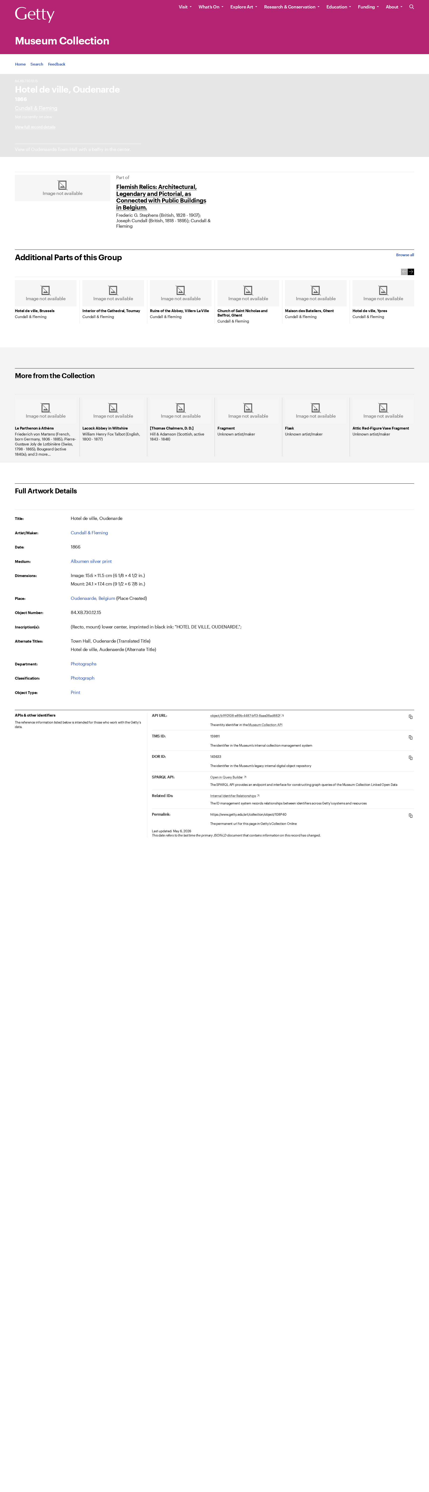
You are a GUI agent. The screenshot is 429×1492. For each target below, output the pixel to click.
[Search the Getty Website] (411, 7)
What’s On (209, 6)
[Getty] (35, 15)
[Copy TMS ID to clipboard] (410, 737)
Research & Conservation (290, 6)
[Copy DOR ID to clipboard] (410, 758)
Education (336, 6)
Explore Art (241, 6)
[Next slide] (411, 272)
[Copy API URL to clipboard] (410, 717)
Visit (183, 6)
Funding (366, 6)
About (392, 6)
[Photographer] (36, 108)
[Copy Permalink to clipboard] (410, 815)
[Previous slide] (404, 272)
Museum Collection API (265, 725)
